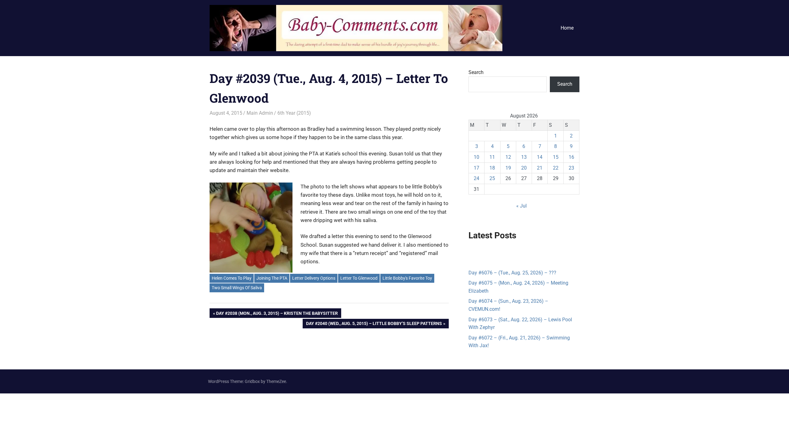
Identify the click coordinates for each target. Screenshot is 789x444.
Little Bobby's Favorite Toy (407, 278)
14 (539, 157)
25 (492, 178)
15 (555, 157)
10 (476, 157)
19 (508, 168)
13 (524, 157)
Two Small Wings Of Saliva (237, 287)
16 (571, 157)
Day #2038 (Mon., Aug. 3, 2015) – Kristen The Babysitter (277, 314)
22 (555, 168)
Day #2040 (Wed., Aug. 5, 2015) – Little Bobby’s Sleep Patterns (374, 324)
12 (508, 157)
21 (539, 168)
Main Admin (260, 113)
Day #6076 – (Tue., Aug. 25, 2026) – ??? (512, 273)
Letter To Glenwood (359, 278)
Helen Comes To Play (231, 278)
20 (524, 168)
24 (476, 178)
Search (476, 72)
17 (476, 168)
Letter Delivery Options (313, 278)
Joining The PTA (271, 278)
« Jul (521, 206)
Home (567, 28)
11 (492, 157)
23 (571, 168)
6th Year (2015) (294, 113)
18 (492, 168)
